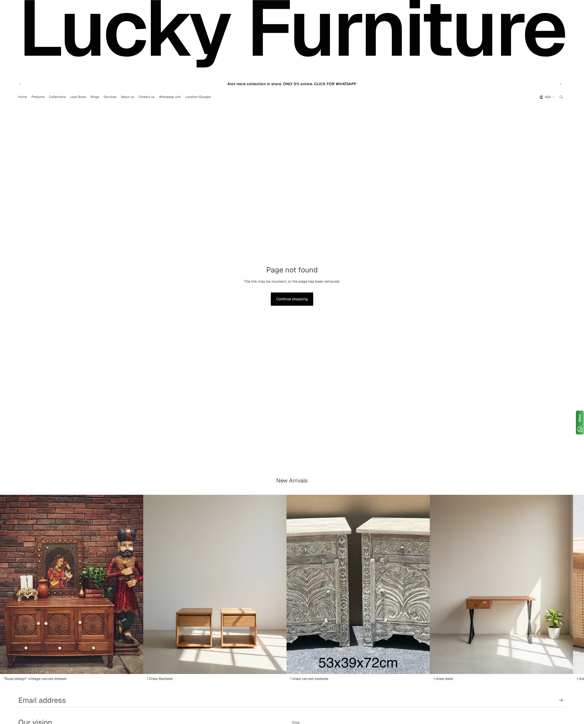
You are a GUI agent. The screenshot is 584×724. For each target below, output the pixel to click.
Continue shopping (292, 299)
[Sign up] (561, 700)
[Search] (561, 97)
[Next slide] (561, 84)
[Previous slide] (20, 84)
